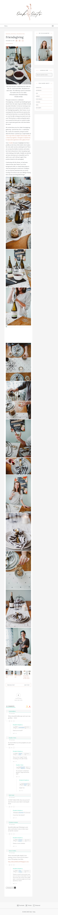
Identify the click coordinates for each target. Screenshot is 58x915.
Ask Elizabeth (38, 107)
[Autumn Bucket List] (9, 673)
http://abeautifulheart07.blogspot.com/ (18, 861)
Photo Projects (39, 99)
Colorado (38, 102)
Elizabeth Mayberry (18, 724)
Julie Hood (11, 795)
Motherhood (38, 90)
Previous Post (11, 685)
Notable (11, 143)
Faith (37, 93)
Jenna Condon (12, 850)
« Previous (9, 887)
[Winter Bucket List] (18, 673)
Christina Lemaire (20, 840)
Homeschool (38, 87)
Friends (8, 33)
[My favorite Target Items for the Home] (27, 673)
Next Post (26, 685)
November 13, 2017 (10, 40)
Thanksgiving (20, 33)
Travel (37, 104)
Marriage (38, 96)
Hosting (13, 33)
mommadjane (21, 727)
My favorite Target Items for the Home (26, 677)
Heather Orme (12, 737)
